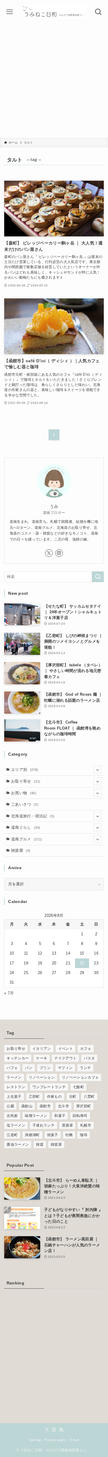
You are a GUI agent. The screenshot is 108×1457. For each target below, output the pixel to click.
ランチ (85, 1068)
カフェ (85, 1049)
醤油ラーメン (18, 1144)
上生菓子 (14, 1096)
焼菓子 (52, 1135)
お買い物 (23, 793)
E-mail (74, 1440)
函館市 (45, 1106)
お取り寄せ (25, 781)
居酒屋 (67, 1125)
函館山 (26, 1106)
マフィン (65, 1068)
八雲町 (89, 1096)
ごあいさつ (24, 804)
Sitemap (35, 1440)
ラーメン (14, 1077)
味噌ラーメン (36, 1116)
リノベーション (42, 1077)
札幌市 (85, 1125)
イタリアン (41, 1049)
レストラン (16, 1087)
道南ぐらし (25, 827)
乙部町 (34, 1096)
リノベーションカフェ (80, 1077)
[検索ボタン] (98, 12)
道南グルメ (26, 839)
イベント (65, 1049)
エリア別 (24, 769)
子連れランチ (43, 1125)
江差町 (12, 1135)
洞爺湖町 (32, 1135)
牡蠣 (69, 1135)
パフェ (12, 1068)
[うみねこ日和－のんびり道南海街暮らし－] (54, 12)
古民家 (12, 1116)
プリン (45, 1068)
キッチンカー (18, 1058)
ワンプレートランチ (49, 1087)
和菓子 (59, 1116)
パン (28, 1068)
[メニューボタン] (10, 12)
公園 (10, 1106)
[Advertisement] (54, 81)
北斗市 (63, 1106)
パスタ (89, 1058)
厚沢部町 (83, 1106)
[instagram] (59, 553)
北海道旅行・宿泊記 (32, 816)
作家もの (54, 1096)
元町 (72, 1096)
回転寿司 (80, 1116)
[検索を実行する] (98, 576)
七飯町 (78, 1087)
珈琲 (83, 1135)
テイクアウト (65, 1058)
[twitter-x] (49, 553)
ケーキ (41, 1058)
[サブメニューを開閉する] (97, 770)
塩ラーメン (16, 1125)
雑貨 (40, 1144)
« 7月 (9, 993)
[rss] (61, 1429)
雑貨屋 (20, 850)
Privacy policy (55, 1440)
